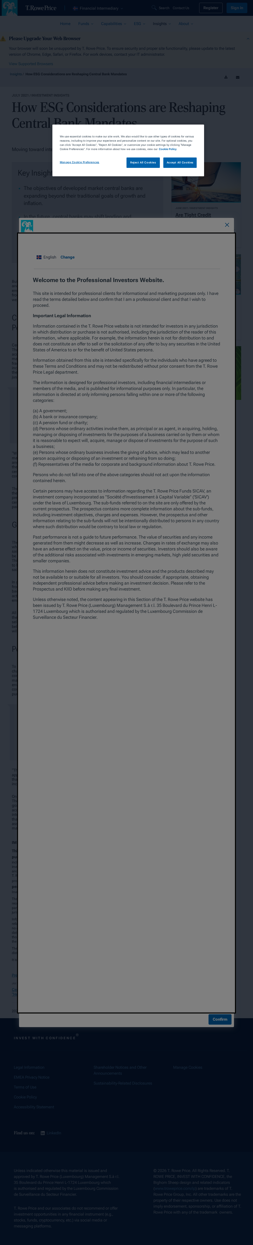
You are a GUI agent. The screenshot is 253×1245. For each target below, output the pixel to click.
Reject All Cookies (143, 162)
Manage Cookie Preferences (79, 162)
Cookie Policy (168, 149)
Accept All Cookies (180, 162)
